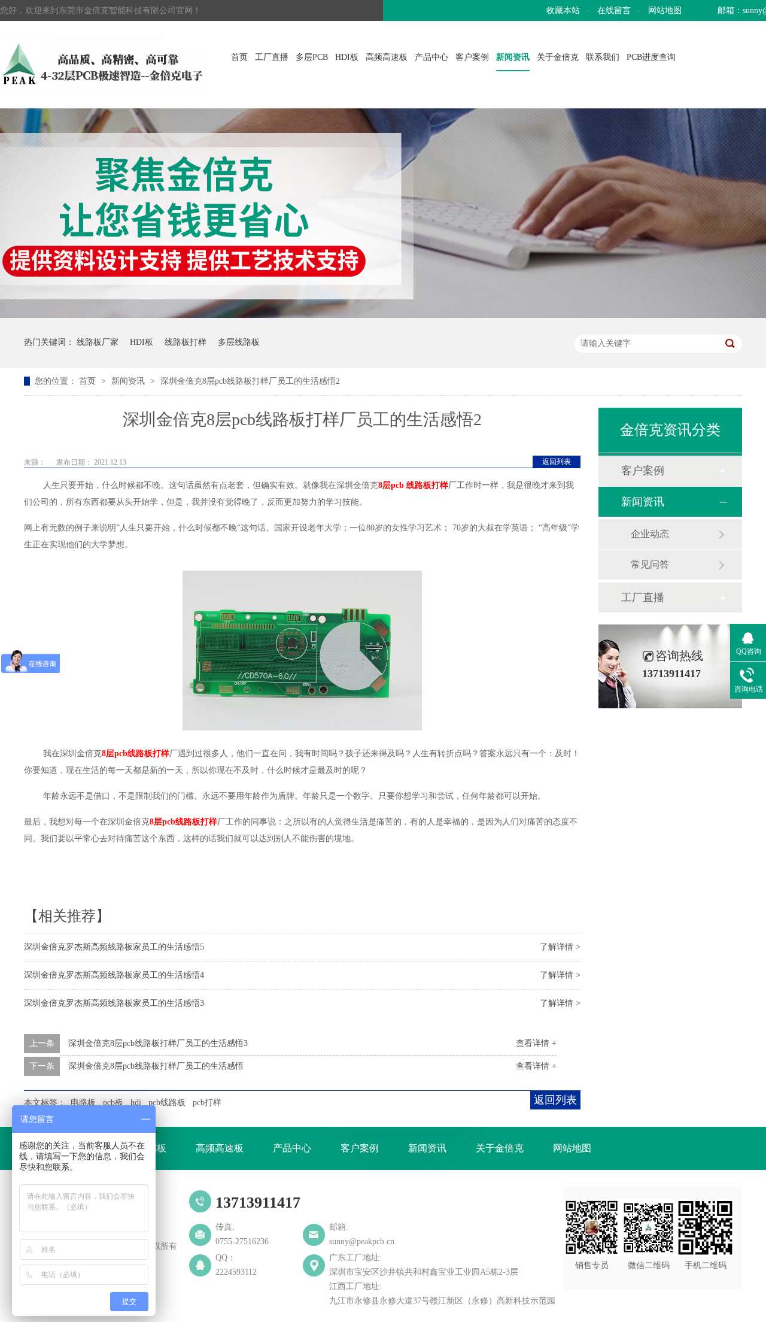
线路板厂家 (97, 342)
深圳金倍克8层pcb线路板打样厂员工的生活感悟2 (250, 381)
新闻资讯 (513, 57)
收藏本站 (563, 10)
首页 (239, 57)
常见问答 (650, 564)
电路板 (83, 1102)
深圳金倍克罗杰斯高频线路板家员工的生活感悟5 (114, 946)
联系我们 (602, 57)
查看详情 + (536, 1043)
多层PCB (312, 57)
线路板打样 (185, 342)
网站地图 (665, 10)
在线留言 (614, 10)
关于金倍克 (558, 57)
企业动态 (650, 534)
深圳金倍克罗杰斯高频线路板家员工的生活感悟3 (114, 1003)
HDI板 (346, 57)
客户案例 (472, 57)
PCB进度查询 (651, 57)
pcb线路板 (167, 1102)
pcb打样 (207, 1102)
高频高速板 (387, 57)
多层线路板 (239, 342)
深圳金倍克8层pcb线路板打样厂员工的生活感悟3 (158, 1043)
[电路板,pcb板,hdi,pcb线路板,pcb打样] (101, 88)
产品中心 (431, 57)
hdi (135, 1102)
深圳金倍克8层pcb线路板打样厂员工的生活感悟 (156, 1066)
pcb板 (113, 1102)
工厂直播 (271, 57)
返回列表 (556, 461)
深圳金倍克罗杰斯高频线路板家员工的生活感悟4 (114, 975)
